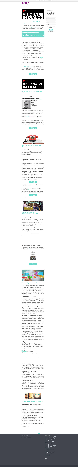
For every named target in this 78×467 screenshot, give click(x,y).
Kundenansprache (52, 442)
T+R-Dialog (53, 451)
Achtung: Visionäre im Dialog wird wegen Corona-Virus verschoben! (30, 37)
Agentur (46, 437)
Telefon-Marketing (24, 351)
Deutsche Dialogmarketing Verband (27, 66)
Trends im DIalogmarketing (51, 452)
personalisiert (54, 446)
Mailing (47, 444)
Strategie (46, 451)
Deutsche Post (53, 438)
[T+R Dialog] (25, 3)
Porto (51, 447)
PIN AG (49, 447)
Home (22, 6)
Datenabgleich (49, 438)
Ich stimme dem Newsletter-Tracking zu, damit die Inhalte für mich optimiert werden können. (50, 27)
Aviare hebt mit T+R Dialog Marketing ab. (32, 401)
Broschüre (52, 437)
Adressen (23, 319)
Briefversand (49, 437)
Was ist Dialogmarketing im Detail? (31, 283)
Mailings (23, 350)
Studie (49, 451)
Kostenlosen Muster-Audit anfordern (33, 182)
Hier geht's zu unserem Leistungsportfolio (33, 74)
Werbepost (50, 454)
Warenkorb (47, 454)
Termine (47, 452)
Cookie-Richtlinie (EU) (47, 463)
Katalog (49, 442)
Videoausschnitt (33, 27)
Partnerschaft (51, 446)
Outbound (47, 446)
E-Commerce (52, 440)
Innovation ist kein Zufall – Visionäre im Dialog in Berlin (32, 22)
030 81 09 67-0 (50, 0)
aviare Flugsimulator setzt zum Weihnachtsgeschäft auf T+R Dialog (31, 213)
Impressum (46, 459)
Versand (53, 453)
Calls (55, 437)
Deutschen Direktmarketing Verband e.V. (38, 327)
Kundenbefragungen (51, 443)
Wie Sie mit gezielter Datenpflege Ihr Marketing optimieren (31, 146)
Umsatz (46, 453)
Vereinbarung (49, 453)
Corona (46, 438)
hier (30, 185)
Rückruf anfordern (33, 195)
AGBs (46, 460)
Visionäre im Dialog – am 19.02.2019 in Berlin (32, 92)
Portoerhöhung (47, 448)
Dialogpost (52, 439)
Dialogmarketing (48, 439)
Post (50, 448)
